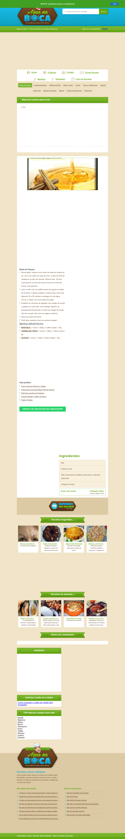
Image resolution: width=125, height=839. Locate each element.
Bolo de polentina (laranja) (75, 811)
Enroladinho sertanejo (74, 618)
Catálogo (52, 73)
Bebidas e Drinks (55, 85)
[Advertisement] (62, 52)
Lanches (103, 85)
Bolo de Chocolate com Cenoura (78, 793)
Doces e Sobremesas (90, 85)
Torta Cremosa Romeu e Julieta (33, 386)
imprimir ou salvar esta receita (62, 506)
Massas (61, 90)
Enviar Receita (92, 73)
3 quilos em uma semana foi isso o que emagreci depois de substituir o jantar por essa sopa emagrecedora (40, 800)
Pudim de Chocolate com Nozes (51, 544)
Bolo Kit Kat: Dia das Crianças (77, 800)
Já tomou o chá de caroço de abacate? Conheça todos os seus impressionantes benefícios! (40, 793)
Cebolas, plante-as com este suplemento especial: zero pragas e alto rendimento (51, 618)
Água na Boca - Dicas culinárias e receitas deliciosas (37, 13)
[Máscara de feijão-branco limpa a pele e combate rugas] (28, 534)
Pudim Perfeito (27, 400)
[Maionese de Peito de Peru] (97, 534)
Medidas (41, 79)
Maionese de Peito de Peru (97, 544)
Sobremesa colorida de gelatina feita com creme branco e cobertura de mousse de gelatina (40, 796)
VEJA (114, 4)
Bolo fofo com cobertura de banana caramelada (82, 804)
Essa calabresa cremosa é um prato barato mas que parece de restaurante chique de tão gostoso (40, 818)
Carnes (78, 85)
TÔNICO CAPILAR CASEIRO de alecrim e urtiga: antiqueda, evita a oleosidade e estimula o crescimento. (28, 618)
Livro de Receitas (84, 79)
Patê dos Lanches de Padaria (32, 393)
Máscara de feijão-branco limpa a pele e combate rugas (28, 544)
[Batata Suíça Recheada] (74, 534)
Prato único (88, 90)
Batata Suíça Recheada (74, 544)
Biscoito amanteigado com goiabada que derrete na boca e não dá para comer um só (40, 807)
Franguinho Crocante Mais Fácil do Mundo (37, 390)
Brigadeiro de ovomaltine (97, 618)
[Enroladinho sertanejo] (74, 608)
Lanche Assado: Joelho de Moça (33, 397)
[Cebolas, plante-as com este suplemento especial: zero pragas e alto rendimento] (51, 608)
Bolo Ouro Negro (72, 796)
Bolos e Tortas (68, 85)
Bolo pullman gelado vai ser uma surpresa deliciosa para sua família (40, 815)
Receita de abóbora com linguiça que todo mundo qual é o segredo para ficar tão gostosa (40, 804)
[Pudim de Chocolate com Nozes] (51, 534)
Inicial (34, 72)
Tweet (104, 29)
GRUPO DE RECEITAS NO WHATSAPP (42, 409)
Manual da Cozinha (49, 90)
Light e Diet (37, 90)
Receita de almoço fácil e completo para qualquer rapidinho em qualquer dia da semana (40, 811)
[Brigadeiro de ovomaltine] (97, 608)
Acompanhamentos (40, 85)
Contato (70, 72)
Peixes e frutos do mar (74, 90)
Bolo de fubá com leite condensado (78, 815)
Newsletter (60, 79)
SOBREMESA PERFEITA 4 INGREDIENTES (61, 4)
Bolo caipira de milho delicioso (77, 807)
